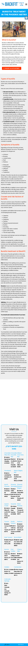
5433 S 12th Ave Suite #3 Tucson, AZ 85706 (14, 529)
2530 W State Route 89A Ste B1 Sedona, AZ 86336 (20, 527)
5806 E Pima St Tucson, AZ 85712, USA (8, 541)
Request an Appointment (12, 68)
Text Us (22, 644)
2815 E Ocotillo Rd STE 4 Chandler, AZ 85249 (14, 463)
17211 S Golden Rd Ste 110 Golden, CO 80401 (9, 571)
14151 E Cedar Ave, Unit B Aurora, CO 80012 (7, 555)
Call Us (7, 644)
